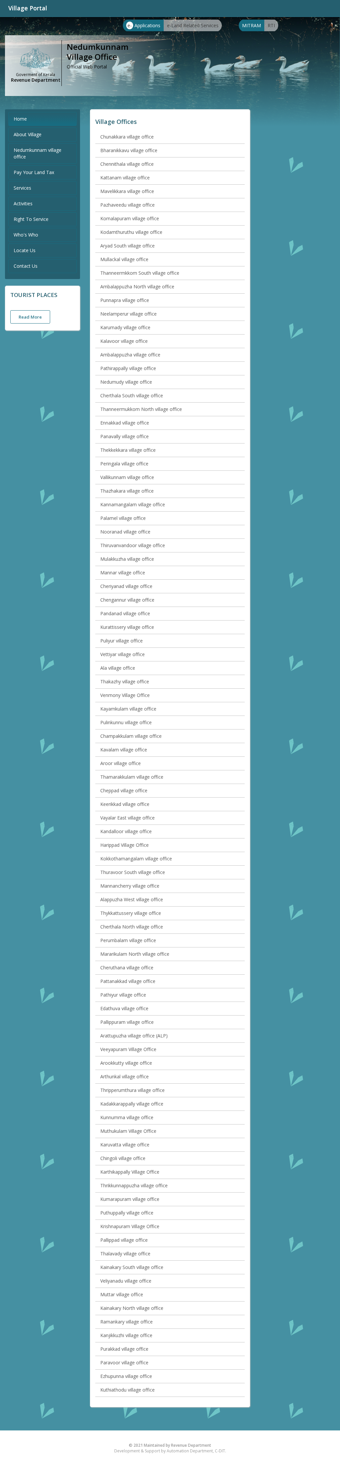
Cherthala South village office (131, 395)
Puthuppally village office (126, 1213)
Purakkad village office (124, 1349)
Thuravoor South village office (132, 872)
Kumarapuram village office (129, 1199)
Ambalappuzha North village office (137, 286)
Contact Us (26, 266)
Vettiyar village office (122, 654)
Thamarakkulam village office (131, 777)
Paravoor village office (124, 1362)
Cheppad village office (123, 790)
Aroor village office (120, 763)
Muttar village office (121, 1294)
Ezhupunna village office (126, 1376)
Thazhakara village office (127, 491)
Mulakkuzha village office (127, 559)
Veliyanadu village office (125, 1281)
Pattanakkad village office (127, 981)
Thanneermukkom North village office (141, 409)
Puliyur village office (121, 640)
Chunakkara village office (127, 137)
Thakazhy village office (124, 681)
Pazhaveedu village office (127, 205)
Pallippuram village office (127, 1022)
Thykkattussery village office (130, 913)
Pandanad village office (125, 613)
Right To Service (31, 219)
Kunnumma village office (126, 1117)
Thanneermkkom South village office (139, 273)
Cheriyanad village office (126, 586)
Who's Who (26, 235)
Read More (30, 317)
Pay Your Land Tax (34, 172)
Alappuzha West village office (131, 899)
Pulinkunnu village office (126, 722)
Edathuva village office (124, 1008)
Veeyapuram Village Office (128, 1049)
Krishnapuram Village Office (129, 1226)
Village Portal (27, 8)
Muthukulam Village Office (128, 1131)
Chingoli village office (122, 1158)
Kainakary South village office (131, 1267)
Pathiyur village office (123, 995)
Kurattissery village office (127, 627)
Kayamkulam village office (128, 709)
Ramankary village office (126, 1321)
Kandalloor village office (126, 831)
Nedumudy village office (126, 382)
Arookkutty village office (126, 1063)
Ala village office (117, 668)
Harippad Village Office (124, 845)
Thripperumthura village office (132, 1090)
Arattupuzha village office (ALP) (134, 1035)
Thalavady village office (125, 1253)
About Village (28, 134)
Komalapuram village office (129, 218)
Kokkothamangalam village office (136, 858)
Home (20, 119)
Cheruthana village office (126, 967)
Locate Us (25, 250)
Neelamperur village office (128, 314)
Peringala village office (124, 463)
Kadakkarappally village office (131, 1104)
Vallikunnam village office (127, 477)
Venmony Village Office (125, 695)
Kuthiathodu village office (127, 1390)
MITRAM (251, 25)
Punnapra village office (124, 300)
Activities (23, 203)
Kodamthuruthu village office (131, 232)
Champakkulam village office (131, 736)
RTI (271, 25)
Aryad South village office (127, 246)
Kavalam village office (123, 749)
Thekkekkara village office (128, 450)
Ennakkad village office (124, 423)
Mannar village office (122, 572)
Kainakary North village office (131, 1308)
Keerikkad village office (124, 804)
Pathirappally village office (128, 368)
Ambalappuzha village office (130, 354)
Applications (144, 25)
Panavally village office (124, 436)
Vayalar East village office (127, 818)
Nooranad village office (125, 532)
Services (22, 188)
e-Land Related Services (192, 25)
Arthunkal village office (124, 1076)
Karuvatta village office (124, 1144)
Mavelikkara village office (127, 191)
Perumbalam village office (128, 940)
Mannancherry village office (129, 886)
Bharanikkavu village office (128, 150)
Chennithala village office (127, 164)
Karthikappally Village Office (129, 1172)
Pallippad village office (124, 1240)
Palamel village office (123, 518)
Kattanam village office (125, 177)
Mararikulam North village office (134, 954)
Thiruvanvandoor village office (132, 545)
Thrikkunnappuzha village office (134, 1185)
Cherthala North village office (131, 927)
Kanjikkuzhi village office (126, 1335)
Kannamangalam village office (132, 504)
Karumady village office (125, 327)
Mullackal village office (124, 259)
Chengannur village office (127, 600)
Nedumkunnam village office (37, 153)
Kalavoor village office (124, 341)
